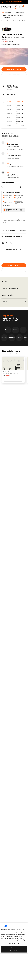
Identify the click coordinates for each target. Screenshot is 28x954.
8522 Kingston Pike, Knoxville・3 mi (10, 373)
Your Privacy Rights (14, 943)
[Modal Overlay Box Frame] (14, 2)
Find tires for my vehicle (14, 69)
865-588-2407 (4, 39)
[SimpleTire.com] (7, 7)
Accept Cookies (14, 950)
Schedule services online (14, 74)
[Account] (19, 7)
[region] (14, 938)
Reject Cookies (14, 947)
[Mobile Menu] (26, 7)
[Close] (26, 924)
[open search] (15, 7)
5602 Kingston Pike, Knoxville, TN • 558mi (16, 37)
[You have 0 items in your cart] (22, 7)
